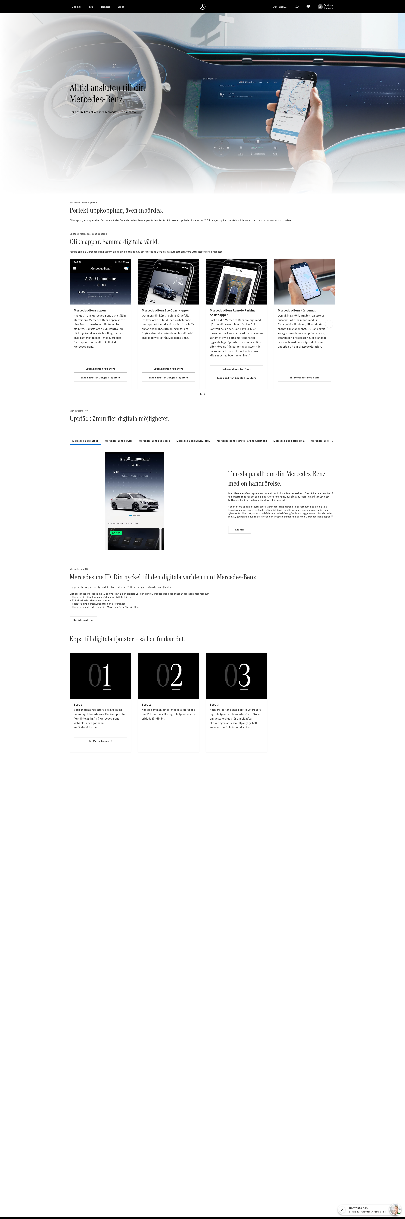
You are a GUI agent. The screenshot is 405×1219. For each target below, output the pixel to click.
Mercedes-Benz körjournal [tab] (289, 440)
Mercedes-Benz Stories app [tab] (327, 440)
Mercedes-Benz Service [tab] (119, 440)
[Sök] (296, 6)
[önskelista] (308, 6)
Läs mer (239, 529)
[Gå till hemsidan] (202, 6)
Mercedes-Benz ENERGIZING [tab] (193, 440)
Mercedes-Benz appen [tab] (85, 440)
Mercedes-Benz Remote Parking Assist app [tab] (242, 440)
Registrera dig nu (83, 620)
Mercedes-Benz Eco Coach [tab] (154, 440)
